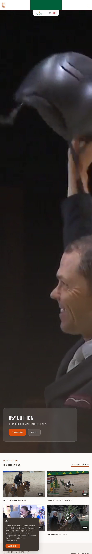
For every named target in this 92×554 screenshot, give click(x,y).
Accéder (34, 432)
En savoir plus (11, 541)
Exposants (18, 432)
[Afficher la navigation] (88, 4)
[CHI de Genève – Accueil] (3, 5)
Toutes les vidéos (78, 465)
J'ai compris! (12, 546)
